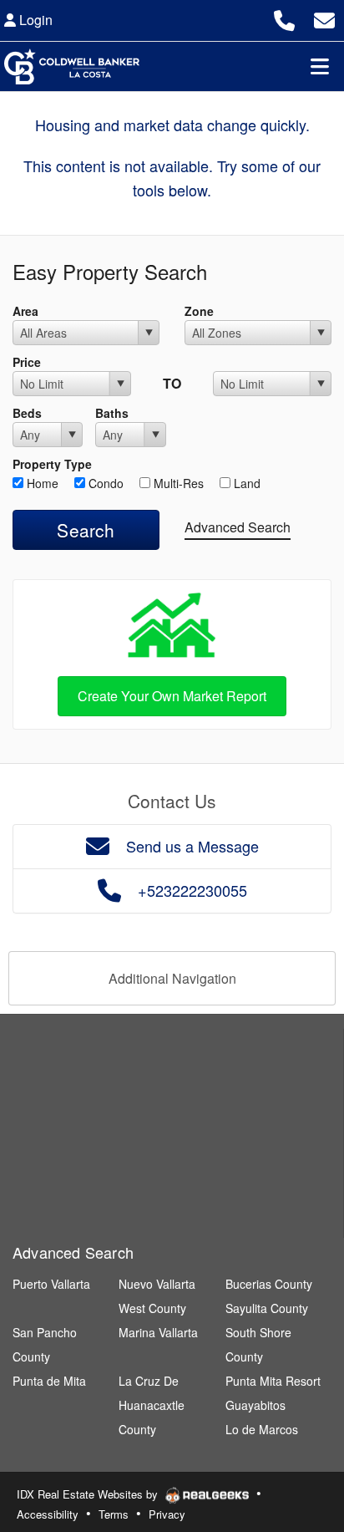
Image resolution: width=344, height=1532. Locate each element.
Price (27, 362)
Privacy (167, 1514)
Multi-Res (177, 483)
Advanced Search (238, 527)
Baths (112, 413)
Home (40, 483)
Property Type (52, 464)
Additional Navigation (172, 978)
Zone (199, 311)
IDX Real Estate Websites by (89, 1494)
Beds (27, 413)
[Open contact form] (324, 18)
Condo (104, 483)
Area (25, 311)
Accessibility (47, 1514)
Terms (114, 1514)
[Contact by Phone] (284, 18)
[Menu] (320, 66)
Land (245, 483)
